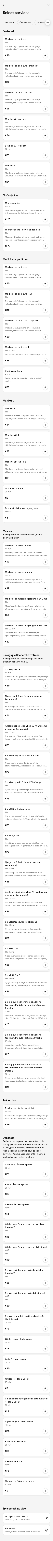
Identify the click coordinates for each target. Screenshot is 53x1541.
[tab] (9, 22)
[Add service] (45, 155)
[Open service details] (45, 55)
